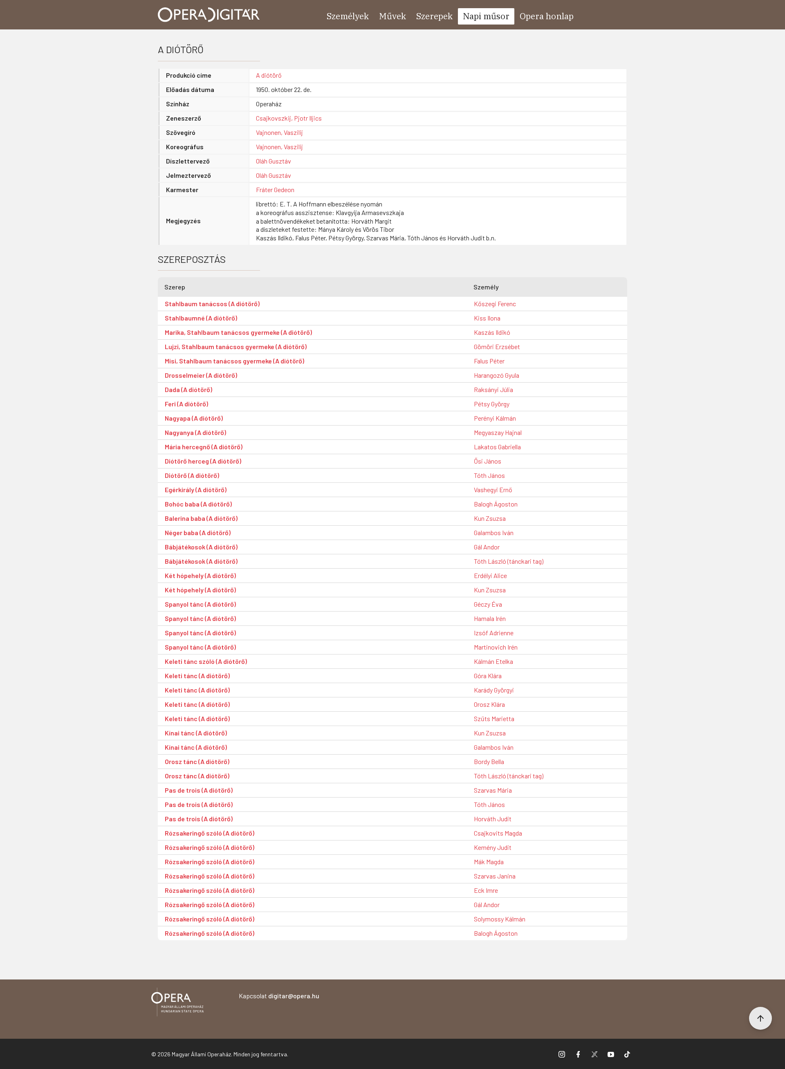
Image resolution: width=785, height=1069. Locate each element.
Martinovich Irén (496, 647)
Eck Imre (486, 890)
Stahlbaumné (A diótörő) (201, 318)
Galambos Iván (494, 532)
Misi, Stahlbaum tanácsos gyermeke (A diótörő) (234, 361)
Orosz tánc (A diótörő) (197, 761)
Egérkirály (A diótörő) (196, 489)
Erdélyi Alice (490, 575)
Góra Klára (488, 675)
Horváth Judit (492, 818)
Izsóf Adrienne (494, 632)
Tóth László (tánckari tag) (508, 561)
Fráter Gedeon (275, 189)
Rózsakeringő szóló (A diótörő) (209, 833)
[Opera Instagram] (561, 1054)
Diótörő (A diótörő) (192, 475)
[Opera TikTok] (627, 1054)
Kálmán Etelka (493, 661)
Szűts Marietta (494, 718)
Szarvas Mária (493, 790)
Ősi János (487, 461)
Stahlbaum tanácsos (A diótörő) (212, 303)
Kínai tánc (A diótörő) (196, 733)
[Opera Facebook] (578, 1054)
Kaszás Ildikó (492, 332)
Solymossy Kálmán (499, 919)
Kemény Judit (492, 847)
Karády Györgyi (494, 690)
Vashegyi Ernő (493, 489)
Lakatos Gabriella (497, 446)
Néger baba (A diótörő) (198, 532)
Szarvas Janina (495, 876)
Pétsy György (491, 404)
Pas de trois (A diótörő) (199, 790)
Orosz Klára (489, 704)
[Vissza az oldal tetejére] (760, 1018)
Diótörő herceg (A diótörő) (203, 461)
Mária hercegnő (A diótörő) (203, 446)
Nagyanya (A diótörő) (195, 432)
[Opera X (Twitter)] (594, 1054)
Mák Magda (489, 861)
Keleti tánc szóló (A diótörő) (206, 661)
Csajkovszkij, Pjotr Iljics (289, 118)
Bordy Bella (489, 761)
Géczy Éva (488, 604)
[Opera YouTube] (610, 1054)
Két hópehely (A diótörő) (200, 575)
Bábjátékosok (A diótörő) (201, 547)
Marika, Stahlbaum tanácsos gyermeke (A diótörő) (238, 332)
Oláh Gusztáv (273, 161)
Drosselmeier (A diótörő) (201, 375)
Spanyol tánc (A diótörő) (200, 604)
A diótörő (269, 75)
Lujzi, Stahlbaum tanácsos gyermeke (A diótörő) (236, 346)
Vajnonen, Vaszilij (279, 132)
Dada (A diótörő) (188, 389)
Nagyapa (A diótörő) (194, 418)
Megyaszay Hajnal (498, 432)
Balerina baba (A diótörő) (201, 518)
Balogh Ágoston (496, 504)
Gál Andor (487, 547)
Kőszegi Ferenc (495, 303)
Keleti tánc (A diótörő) (197, 675)
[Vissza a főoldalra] (177, 1003)
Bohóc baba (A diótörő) (198, 504)
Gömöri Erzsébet (497, 346)
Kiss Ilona (487, 318)
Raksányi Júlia (493, 389)
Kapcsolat (279, 996)
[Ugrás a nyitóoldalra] (209, 14)
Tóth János (489, 475)
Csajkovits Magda (498, 833)
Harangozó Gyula (496, 375)
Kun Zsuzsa (490, 518)
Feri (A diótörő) (186, 404)
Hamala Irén (490, 618)
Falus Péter (489, 361)
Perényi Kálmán (495, 418)
